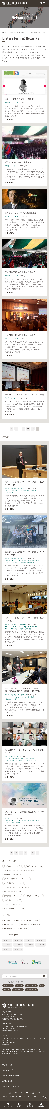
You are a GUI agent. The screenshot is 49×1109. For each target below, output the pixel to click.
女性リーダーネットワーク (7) (14, 891)
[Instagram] (33, 1093)
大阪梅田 (5, 1035)
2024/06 (40, 940)
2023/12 (7, 949)
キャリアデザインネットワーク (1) (15, 908)
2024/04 (7, 945)
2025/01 (7, 940)
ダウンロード (7, 1106)
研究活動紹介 (23, 32)
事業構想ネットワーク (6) (12, 896)
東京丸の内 (6, 1023)
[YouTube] (27, 1093)
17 (23, 429)
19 (33, 429)
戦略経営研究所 (35, 32)
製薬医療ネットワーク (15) (13, 866)
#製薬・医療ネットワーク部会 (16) (15, 928)
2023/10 (18, 949)
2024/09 (18, 940)
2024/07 (29, 940)
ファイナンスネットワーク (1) (14, 904)
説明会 (19, 1106)
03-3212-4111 (10, 1028)
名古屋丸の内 (7, 1012)
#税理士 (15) (37, 924)
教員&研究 (13, 32)
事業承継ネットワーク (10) (13, 874)
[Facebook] (16, 1093)
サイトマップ (7, 1070)
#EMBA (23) (8, 920)
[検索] (44, 976)
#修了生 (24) (25, 924)
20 (33, 853)
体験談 (41, 1106)
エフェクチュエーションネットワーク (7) (17, 887)
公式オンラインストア (11, 1086)
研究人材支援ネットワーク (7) (14, 883)
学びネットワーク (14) (30, 870)
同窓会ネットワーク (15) (34, 866)
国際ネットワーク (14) (11, 870)
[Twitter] (10, 1093)
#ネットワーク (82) (10, 924)
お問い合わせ (7, 1081)
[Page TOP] (45, 1098)
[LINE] (21, 1093)
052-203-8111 (10, 1017)
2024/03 (18, 945)
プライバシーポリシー (11, 1076)
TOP (5, 32)
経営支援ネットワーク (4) (33, 896)
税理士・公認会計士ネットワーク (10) (16, 879)
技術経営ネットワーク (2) (12, 900)
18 (28, 429)
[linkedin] (39, 1093)
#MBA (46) (19, 920)
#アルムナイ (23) (32, 920)
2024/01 (40, 945)
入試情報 (30, 1106)
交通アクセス (7, 1065)
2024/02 (29, 945)
